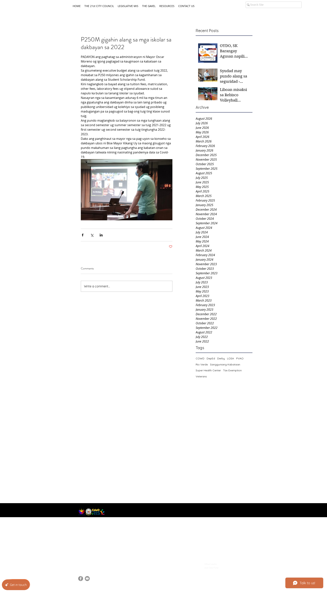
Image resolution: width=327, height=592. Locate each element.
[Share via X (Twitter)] (92, 235)
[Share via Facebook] (82, 235)
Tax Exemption (232, 370)
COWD (200, 358)
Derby (221, 358)
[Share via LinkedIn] (101, 235)
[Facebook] (80, 578)
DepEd (211, 358)
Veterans (201, 376)
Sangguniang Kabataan (225, 364)
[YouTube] (87, 578)
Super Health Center (208, 370)
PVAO (240, 358)
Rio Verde (202, 364)
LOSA (230, 358)
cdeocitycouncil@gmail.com (97, 563)
